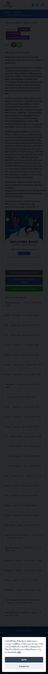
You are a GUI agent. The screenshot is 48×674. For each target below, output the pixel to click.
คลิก (19, 652)
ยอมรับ (24, 660)
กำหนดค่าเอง (24, 666)
